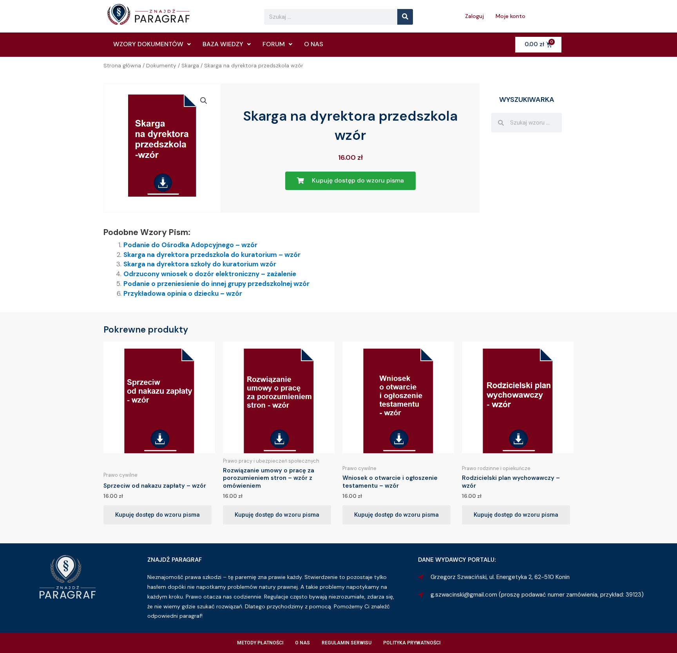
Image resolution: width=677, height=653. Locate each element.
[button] (204, 101)
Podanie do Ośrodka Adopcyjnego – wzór (190, 245)
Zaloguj (474, 16)
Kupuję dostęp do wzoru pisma (157, 514)
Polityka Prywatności (411, 643)
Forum (273, 44)
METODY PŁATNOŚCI (260, 643)
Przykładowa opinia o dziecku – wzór (182, 293)
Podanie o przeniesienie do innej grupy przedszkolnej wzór (216, 283)
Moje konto (510, 16)
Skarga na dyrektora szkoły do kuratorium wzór (199, 264)
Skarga (190, 65)
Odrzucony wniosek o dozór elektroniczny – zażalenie (209, 274)
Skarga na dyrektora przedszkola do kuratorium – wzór (211, 254)
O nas (313, 44)
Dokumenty (161, 65)
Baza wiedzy (223, 44)
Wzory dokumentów (148, 44)
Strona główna (122, 65)
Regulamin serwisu (346, 643)
